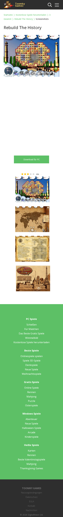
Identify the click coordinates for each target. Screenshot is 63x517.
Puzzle (31, 401)
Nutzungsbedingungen (31, 492)
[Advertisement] (31, 114)
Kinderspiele (31, 436)
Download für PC (31, 159)
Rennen (31, 392)
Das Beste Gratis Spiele (31, 333)
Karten (31, 450)
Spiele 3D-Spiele (31, 360)
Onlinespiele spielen (32, 356)
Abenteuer (31, 419)
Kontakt (31, 505)
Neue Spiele (31, 369)
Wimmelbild (31, 338)
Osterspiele (31, 405)
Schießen (32, 324)
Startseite (8, 14)
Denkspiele (31, 365)
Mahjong (31, 396)
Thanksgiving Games (31, 468)
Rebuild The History (23, 19)
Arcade (31, 432)
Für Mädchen (31, 329)
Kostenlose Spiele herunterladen (31, 14)
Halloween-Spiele (31, 428)
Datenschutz (32, 497)
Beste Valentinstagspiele (31, 459)
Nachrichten (31, 510)
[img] (57, 5)
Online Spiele (31, 387)
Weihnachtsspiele (31, 373)
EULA (31, 501)
